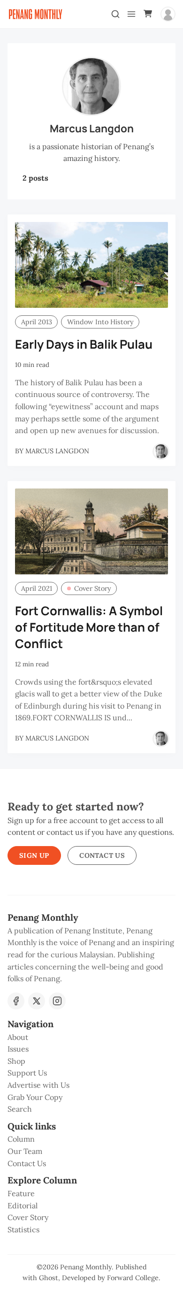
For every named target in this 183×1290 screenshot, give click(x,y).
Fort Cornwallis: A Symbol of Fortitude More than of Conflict (89, 627)
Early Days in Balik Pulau (83, 344)
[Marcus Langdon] (161, 451)
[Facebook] (16, 1000)
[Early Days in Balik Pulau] (91, 265)
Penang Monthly (86, 1267)
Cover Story (92, 588)
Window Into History (100, 322)
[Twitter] (36, 1000)
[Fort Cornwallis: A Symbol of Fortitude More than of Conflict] (91, 531)
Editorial (23, 1205)
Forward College (133, 1278)
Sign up (34, 855)
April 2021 (36, 588)
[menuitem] (91, 1037)
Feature (21, 1193)
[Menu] (131, 14)
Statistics (23, 1229)
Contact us (102, 855)
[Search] (115, 14)
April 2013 (36, 322)
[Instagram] (57, 1000)
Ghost (48, 1278)
